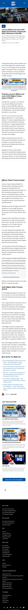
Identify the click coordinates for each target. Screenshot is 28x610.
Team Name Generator (7, 588)
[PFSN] (14, 3)
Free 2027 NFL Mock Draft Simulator (11, 442)
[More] (5, 490)
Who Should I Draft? (6, 586)
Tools (3, 415)
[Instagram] (7, 608)
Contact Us (4, 598)
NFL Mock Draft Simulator (8, 509)
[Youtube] (24, 608)
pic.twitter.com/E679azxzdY (9, 273)
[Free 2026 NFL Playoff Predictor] (14, 411)
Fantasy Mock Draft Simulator (9, 575)
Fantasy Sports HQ (6, 574)
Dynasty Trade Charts (7, 583)
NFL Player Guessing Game (8, 521)
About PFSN (5, 597)
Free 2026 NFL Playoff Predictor (10, 419)
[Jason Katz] (3, 394)
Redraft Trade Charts (7, 584)
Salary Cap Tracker (6, 536)
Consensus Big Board (7, 554)
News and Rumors (6, 533)
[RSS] (14, 608)
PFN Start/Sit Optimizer (10, 116)
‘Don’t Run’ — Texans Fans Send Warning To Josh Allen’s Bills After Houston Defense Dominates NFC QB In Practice (14, 374)
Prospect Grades (6, 556)
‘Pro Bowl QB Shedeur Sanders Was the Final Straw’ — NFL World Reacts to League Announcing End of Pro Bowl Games (14, 362)
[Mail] (11, 608)
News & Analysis (6, 547)
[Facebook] (4, 608)
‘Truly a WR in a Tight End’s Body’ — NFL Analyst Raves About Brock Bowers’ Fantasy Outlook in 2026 (14, 380)
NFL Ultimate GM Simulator (8, 512)
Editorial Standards (6, 595)
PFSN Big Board (5, 552)
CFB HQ (4, 563)
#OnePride (16, 270)
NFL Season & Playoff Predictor (9, 510)
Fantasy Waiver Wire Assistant (9, 579)
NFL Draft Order (6, 551)
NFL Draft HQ (5, 466)
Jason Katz (14, 394)
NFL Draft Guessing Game (8, 523)
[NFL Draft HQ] (14, 457)
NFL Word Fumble (6, 524)
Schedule (4, 567)
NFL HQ (4, 531)
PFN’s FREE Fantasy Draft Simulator (14, 88)
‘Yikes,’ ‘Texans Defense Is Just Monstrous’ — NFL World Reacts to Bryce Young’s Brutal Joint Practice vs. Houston (14, 368)
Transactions (5, 538)
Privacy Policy (5, 600)
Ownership (4, 602)
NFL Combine (5, 549)
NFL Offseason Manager (7, 514)
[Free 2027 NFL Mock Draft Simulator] (14, 434)
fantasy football (6, 67)
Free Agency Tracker (6, 535)
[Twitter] (20, 608)
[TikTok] (17, 608)
